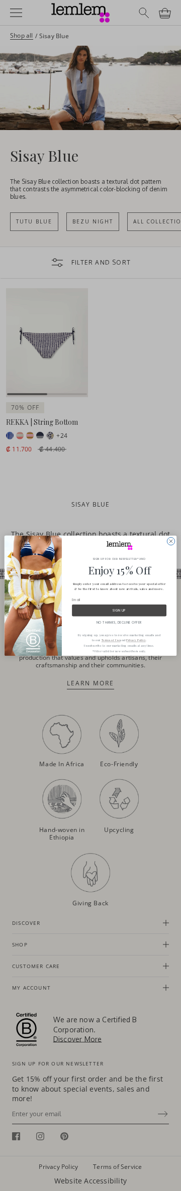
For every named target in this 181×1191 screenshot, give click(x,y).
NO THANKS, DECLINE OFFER (119, 622)
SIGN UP (119, 610)
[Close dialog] (170, 541)
